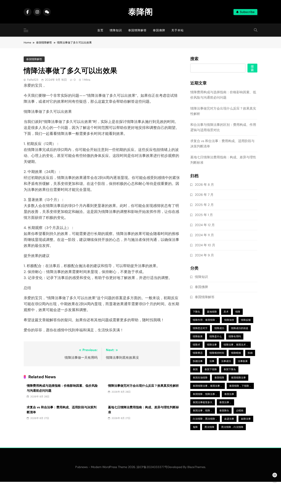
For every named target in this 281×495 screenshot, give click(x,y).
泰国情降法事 (238, 377)
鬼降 (195, 427)
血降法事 (246, 418)
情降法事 (212, 344)
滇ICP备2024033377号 (151, 467)
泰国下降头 (230, 369)
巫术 (226, 311)
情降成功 (219, 328)
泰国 (195, 369)
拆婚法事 (198, 361)
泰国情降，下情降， (240, 386)
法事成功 (226, 361)
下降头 (196, 311)
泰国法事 (229, 394)
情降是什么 (215, 336)
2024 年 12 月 (205, 225)
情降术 (196, 344)
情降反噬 (246, 320)
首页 (100, 30)
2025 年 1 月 (204, 215)
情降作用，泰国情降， (205, 320)
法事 (211, 361)
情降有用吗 (235, 336)
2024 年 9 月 (204, 255)
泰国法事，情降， (202, 410)
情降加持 (229, 320)
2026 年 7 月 (204, 195)
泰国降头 (224, 410)
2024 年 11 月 (204, 235)
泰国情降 (219, 377)
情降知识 (116, 30)
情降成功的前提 (239, 328)
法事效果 (243, 361)
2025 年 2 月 (204, 205)
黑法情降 (209, 427)
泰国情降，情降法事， (205, 394)
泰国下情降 (210, 369)
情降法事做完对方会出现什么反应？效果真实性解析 (143, 386)
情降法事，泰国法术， (236, 344)
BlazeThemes (196, 467)
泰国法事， (225, 402)
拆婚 (250, 353)
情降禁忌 (198, 353)
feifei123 (32, 80)
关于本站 (177, 30)
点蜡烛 (239, 410)
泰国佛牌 (159, 30)
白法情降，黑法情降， (205, 418)
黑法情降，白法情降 (232, 427)
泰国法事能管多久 (202, 402)
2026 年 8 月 (204, 184)
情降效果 (198, 336)
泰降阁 (140, 11)
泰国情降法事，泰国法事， (207, 386)
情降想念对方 (200, 328)
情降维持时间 (216, 353)
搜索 (194, 58)
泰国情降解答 (137, 30)
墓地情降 (212, 311)
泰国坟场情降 (200, 377)
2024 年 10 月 (205, 245)
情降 (237, 311)
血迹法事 (229, 418)
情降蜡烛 (236, 353)
